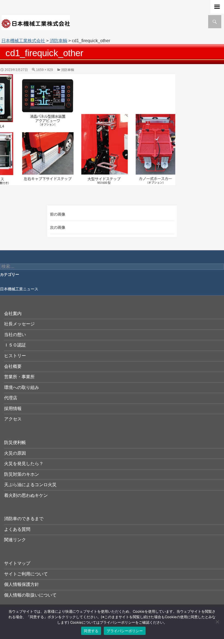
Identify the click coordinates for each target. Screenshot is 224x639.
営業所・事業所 (19, 376)
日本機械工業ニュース (19, 289)
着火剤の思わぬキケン (26, 495)
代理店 (10, 398)
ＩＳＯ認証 (15, 345)
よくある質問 (17, 529)
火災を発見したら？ (23, 463)
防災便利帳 (15, 442)
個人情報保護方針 (21, 584)
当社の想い (15, 334)
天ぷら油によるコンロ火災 (30, 484)
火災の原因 (15, 453)
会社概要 (13, 366)
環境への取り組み (21, 387)
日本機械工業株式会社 (23, 40)
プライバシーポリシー (125, 631)
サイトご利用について (26, 574)
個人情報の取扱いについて (30, 595)
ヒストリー (15, 355)
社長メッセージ (19, 324)
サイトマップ (17, 563)
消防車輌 (58, 40)
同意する (91, 631)
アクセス (13, 419)
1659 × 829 (44, 70)
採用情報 (13, 408)
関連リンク (15, 539)
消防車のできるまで (23, 518)
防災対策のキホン (21, 474)
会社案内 (13, 313)
